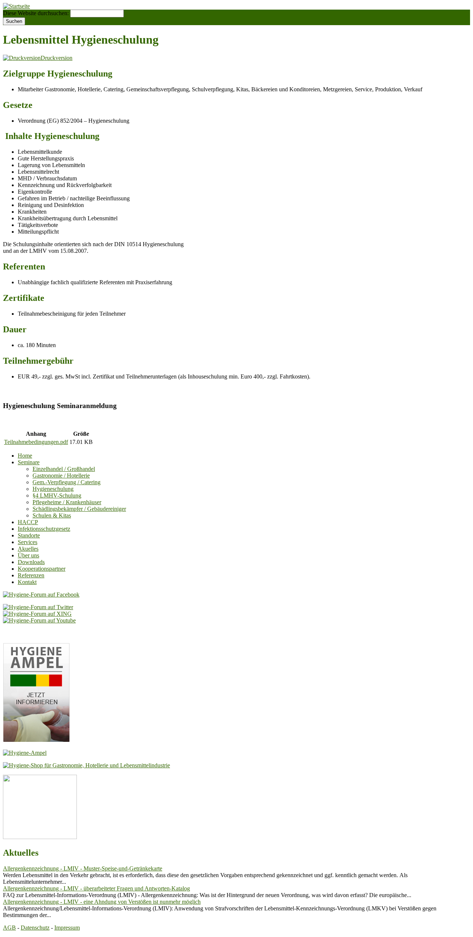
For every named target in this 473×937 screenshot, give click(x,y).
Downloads (31, 562)
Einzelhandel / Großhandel (64, 469)
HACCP (28, 522)
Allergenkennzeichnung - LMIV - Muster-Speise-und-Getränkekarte (82, 868)
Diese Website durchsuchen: (36, 13)
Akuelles (28, 549)
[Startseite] (16, 6)
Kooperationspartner (41, 569)
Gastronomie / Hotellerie (61, 475)
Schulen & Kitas (52, 515)
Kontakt (27, 582)
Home (25, 455)
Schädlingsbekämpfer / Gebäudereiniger (79, 509)
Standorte (29, 535)
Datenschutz (35, 927)
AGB (9, 927)
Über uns (28, 555)
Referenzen (31, 575)
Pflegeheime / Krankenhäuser (67, 502)
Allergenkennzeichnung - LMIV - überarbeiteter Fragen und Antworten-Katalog (96, 888)
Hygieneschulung (53, 489)
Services (27, 542)
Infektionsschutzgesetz (44, 529)
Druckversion (56, 58)
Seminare (29, 462)
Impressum (67, 927)
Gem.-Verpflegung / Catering (67, 482)
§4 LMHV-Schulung (57, 495)
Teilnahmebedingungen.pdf (36, 442)
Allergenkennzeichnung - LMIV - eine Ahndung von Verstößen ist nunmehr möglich (102, 902)
